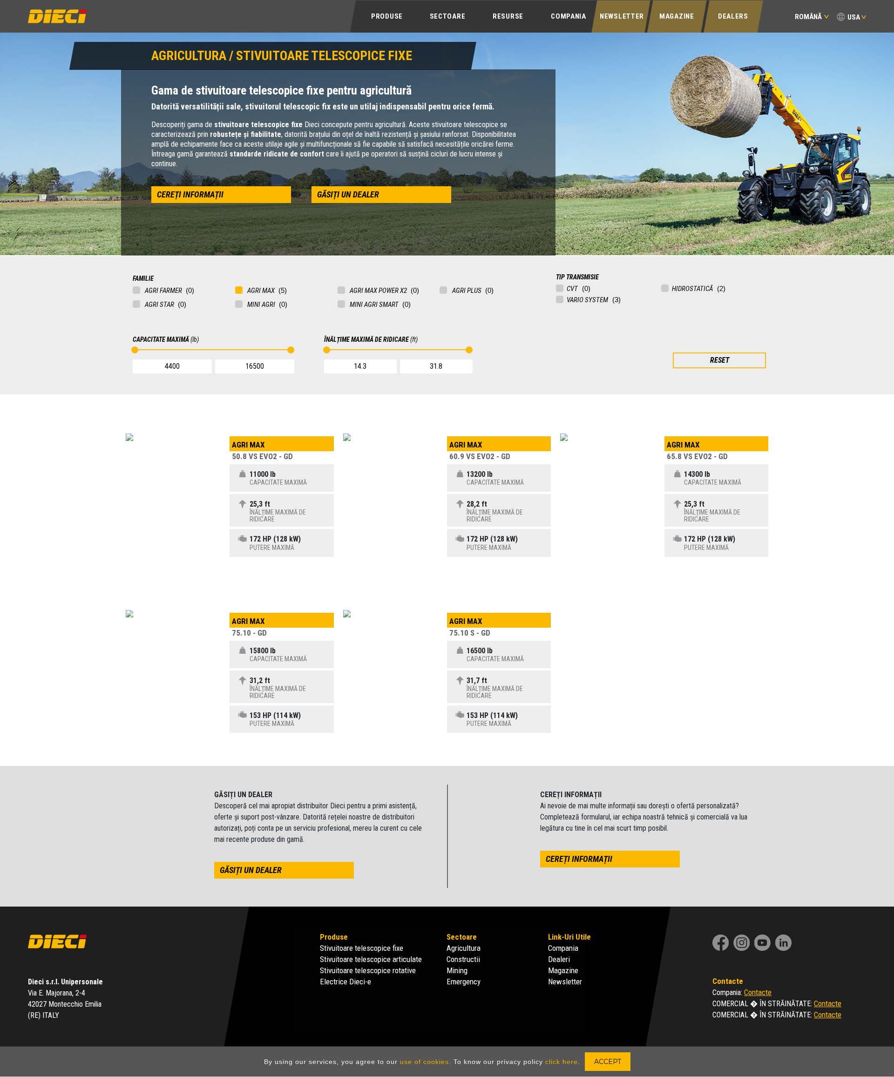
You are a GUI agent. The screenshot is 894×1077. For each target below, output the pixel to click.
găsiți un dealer (348, 194)
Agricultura (464, 948)
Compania (563, 948)
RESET (719, 360)
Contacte (758, 992)
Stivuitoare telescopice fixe (361, 948)
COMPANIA (568, 16)
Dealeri (559, 959)
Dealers (733, 16)
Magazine (676, 16)
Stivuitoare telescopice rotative (368, 970)
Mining (457, 970)
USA (853, 17)
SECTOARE (448, 16)
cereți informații (190, 194)
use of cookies (424, 1061)
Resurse (508, 16)
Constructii (463, 959)
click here (561, 1061)
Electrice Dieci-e (345, 981)
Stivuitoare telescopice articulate (371, 959)
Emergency (464, 981)
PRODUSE (387, 16)
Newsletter (622, 16)
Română (808, 17)
